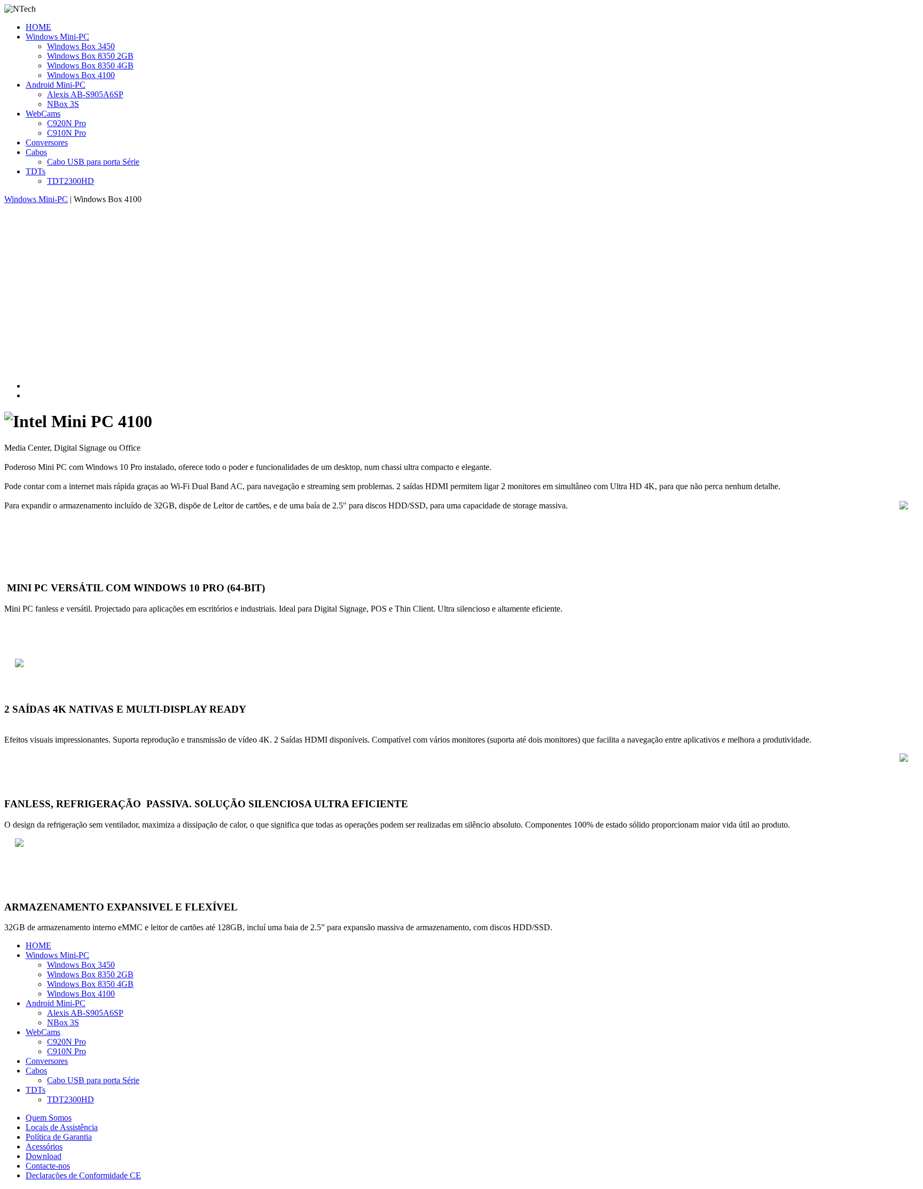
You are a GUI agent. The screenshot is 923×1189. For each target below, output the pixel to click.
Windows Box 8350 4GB (90, 65)
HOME (38, 27)
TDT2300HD (70, 181)
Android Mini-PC (55, 84)
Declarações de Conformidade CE (83, 1175)
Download (43, 1156)
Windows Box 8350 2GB (90, 55)
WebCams (43, 113)
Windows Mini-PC (57, 36)
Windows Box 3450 (81, 46)
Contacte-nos (48, 1165)
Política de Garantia (59, 1136)
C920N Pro (66, 123)
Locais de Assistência (62, 1127)
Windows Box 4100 (81, 75)
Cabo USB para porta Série (93, 161)
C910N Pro (66, 132)
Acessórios (44, 1146)
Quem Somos (49, 1117)
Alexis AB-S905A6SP (85, 94)
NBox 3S (63, 104)
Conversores (47, 142)
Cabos (36, 152)
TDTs (35, 171)
